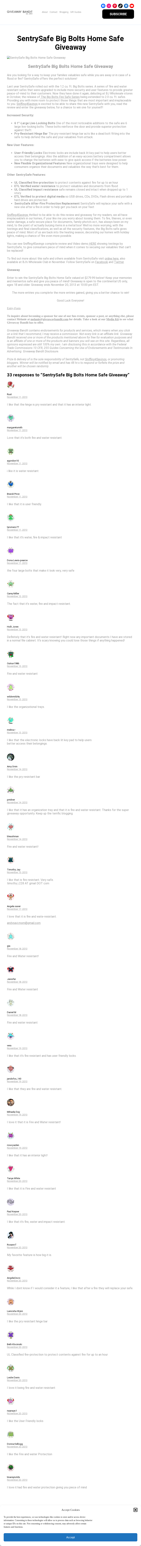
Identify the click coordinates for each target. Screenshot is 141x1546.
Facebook (101, 262)
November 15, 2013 (17, 872)
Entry (10, 308)
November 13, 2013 (17, 629)
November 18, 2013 (17, 948)
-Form (17, 308)
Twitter (119, 262)
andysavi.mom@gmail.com (24, 923)
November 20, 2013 (17, 1181)
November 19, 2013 (17, 1048)
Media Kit (112, 319)
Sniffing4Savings (27, 104)
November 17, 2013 (17, 909)
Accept (70, 1537)
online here (112, 258)
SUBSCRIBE (118, 14)
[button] (135, 1510)
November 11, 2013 (17, 397)
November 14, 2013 (17, 769)
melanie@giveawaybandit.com (49, 319)
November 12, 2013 (17, 596)
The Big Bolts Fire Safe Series (60, 97)
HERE (92, 243)
